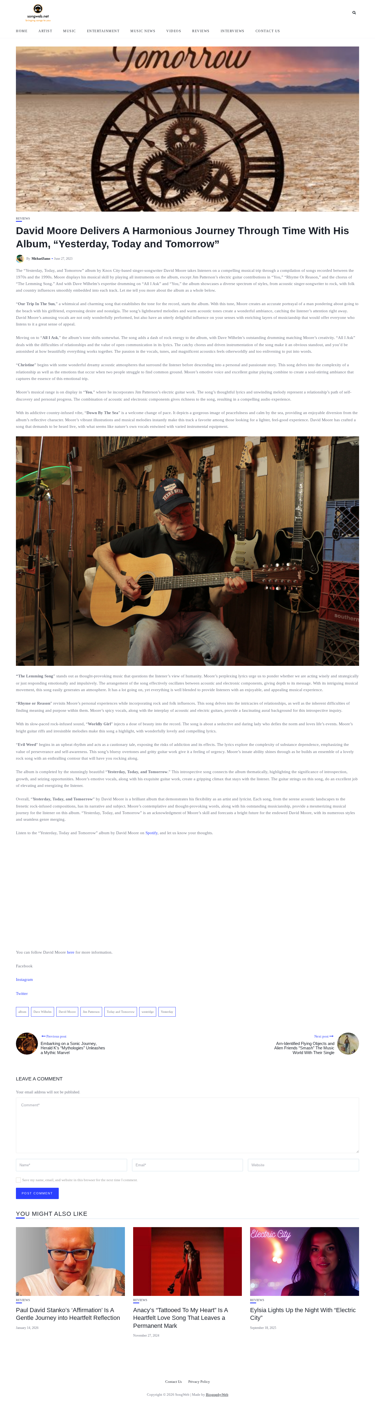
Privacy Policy (199, 1382)
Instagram (24, 979)
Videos (173, 31)
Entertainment (103, 31)
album (22, 1011)
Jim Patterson (91, 1011)
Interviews (233, 31)
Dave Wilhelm (42, 1011)
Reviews (201, 31)
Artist (45, 31)
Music (69, 31)
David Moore (67, 1011)
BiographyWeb (217, 1394)
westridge (148, 1011)
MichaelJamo (41, 259)
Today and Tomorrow (121, 1011)
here (70, 952)
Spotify (151, 833)
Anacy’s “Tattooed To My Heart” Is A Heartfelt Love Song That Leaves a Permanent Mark (180, 1318)
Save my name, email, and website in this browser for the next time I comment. (80, 1180)
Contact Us (268, 31)
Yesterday (167, 1011)
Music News (142, 31)
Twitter (22, 993)
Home (21, 31)
